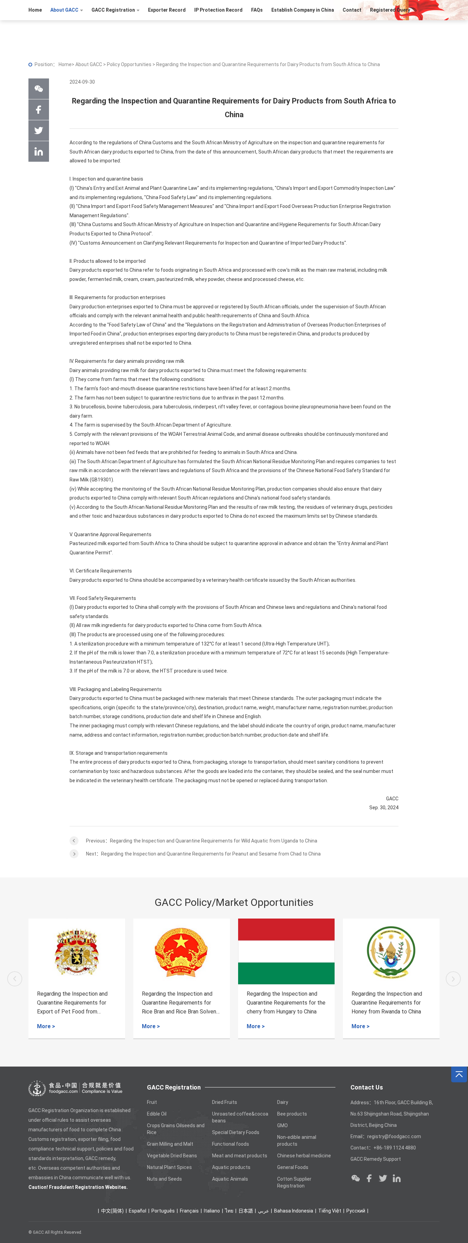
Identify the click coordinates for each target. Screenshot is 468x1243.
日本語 (245, 1211)
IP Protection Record (218, 10)
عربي (263, 1211)
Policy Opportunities (129, 64)
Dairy (282, 1102)
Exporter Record (167, 10)
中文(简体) (112, 1211)
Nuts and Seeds (164, 1179)
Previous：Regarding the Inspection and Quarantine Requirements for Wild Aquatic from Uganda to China (201, 841)
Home (35, 10)
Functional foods (230, 1144)
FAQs (257, 10)
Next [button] (453, 978)
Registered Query (390, 10)
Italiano (212, 1211)
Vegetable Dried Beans (172, 1155)
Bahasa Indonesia (293, 1211)
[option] (76, 979)
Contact (352, 10)
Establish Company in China (302, 10)
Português (163, 1211)
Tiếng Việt (329, 1211)
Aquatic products (231, 1167)
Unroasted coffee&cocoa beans (240, 1117)
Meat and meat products (239, 1155)
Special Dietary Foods (235, 1132)
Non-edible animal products (296, 1140)
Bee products (292, 1114)
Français (189, 1211)
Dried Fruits (224, 1102)
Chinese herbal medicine (304, 1155)
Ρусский (355, 1211)
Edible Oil (157, 1114)
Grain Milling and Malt (170, 1144)
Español (137, 1211)
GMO (282, 1125)
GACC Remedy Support (375, 1159)
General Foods (292, 1167)
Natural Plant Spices (169, 1167)
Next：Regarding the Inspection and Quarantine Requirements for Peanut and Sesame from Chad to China (203, 854)
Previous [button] (14, 978)
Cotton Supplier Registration (294, 1182)
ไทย (229, 1211)
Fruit (152, 1102)
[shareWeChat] (38, 88)
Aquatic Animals (230, 1179)
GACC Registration (113, 10)
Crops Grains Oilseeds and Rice (176, 1129)
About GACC (64, 10)
